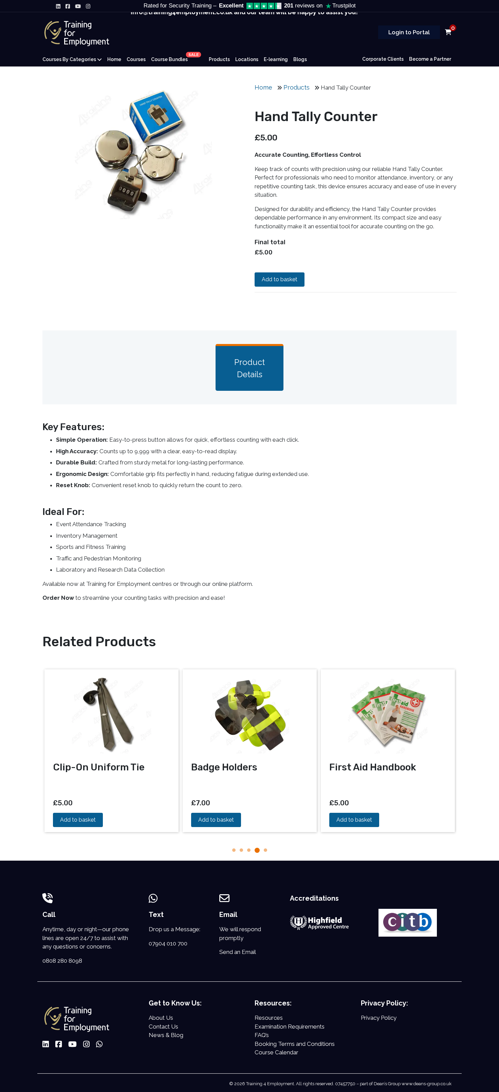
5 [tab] (265, 850)
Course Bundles (174, 57)
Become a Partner (430, 59)
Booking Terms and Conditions (295, 1043)
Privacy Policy (378, 1017)
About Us (161, 1017)
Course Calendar (276, 1052)
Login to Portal (409, 32)
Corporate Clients (383, 59)
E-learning (276, 59)
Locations (246, 59)
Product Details (249, 368)
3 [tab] (249, 850)
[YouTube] (78, 5)
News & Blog (166, 1035)
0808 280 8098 (62, 960)
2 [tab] (241, 850)
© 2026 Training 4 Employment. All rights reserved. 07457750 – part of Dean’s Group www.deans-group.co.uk (340, 1083)
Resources (269, 1017)
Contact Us (163, 1026)
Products (219, 59)
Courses (136, 59)
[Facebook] (68, 5)
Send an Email (237, 952)
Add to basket (279, 279)
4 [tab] (257, 850)
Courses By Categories (69, 59)
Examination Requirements (290, 1026)
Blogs (300, 59)
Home (114, 59)
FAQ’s (262, 1035)
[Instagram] (88, 5)
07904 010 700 (168, 943)
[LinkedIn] (58, 5)
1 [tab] (234, 850)
